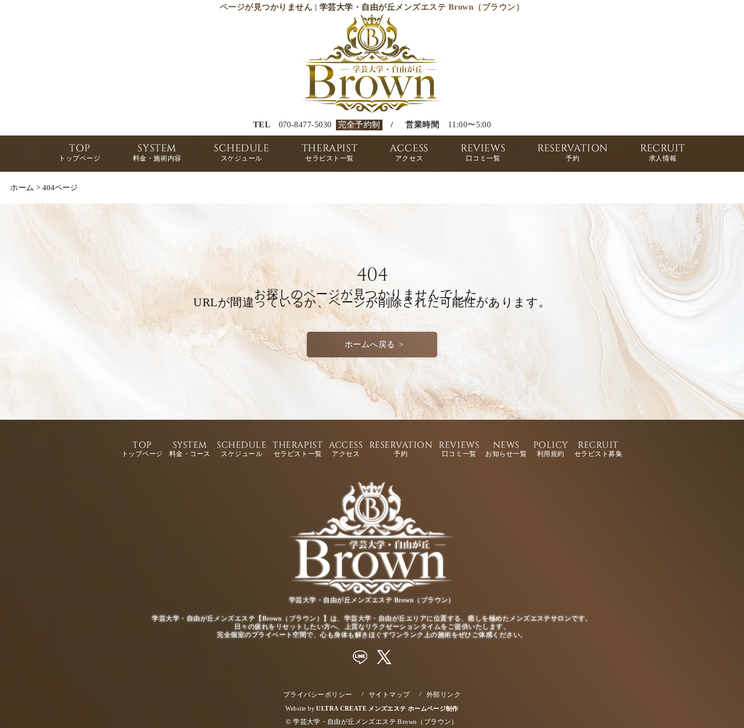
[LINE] (360, 657)
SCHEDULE (241, 153)
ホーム (22, 187)
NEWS (506, 449)
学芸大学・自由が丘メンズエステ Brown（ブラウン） (375, 721)
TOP (80, 153)
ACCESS (409, 153)
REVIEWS (483, 153)
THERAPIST (329, 153)
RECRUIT (662, 153)
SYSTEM (157, 153)
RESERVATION (572, 153)
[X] (384, 657)
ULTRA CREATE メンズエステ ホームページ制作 (387, 708)
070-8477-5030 (305, 125)
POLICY (550, 449)
